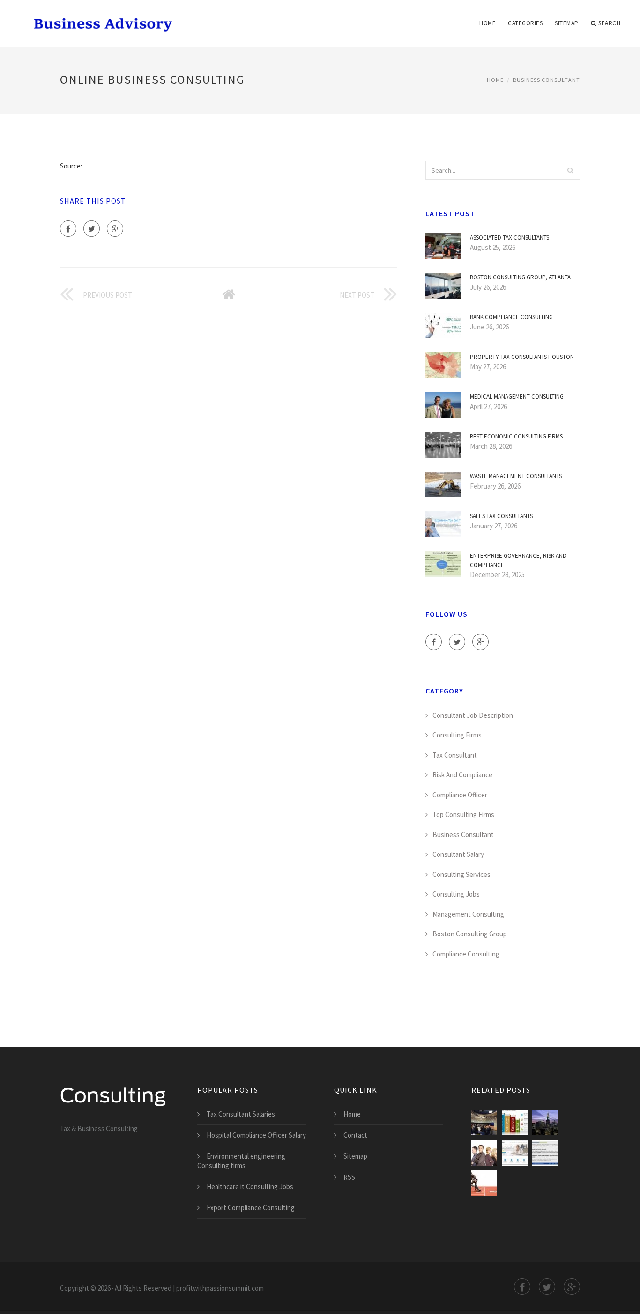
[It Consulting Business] (515, 1153)
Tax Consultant (454, 755)
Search (609, 23)
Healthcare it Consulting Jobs (250, 1186)
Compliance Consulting (465, 953)
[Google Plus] (115, 228)
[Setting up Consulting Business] (545, 1153)
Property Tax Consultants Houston (522, 357)
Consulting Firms (457, 734)
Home (487, 23)
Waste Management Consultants (516, 476)
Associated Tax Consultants (509, 237)
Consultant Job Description (472, 715)
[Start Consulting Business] (484, 1183)
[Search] (570, 170)
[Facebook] (68, 228)
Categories (525, 23)
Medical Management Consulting (517, 397)
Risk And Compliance (462, 774)
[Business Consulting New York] (545, 1122)
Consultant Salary (458, 854)
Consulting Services (461, 874)
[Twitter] (91, 228)
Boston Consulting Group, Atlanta (520, 277)
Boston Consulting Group (469, 933)
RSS (349, 1177)
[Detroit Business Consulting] (484, 1122)
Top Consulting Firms (463, 814)
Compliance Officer (459, 794)
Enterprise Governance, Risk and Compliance (518, 560)
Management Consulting (468, 914)
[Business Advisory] (100, 17)
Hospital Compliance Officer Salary (256, 1135)
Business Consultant (546, 79)
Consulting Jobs (456, 894)
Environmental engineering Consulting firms (241, 1161)
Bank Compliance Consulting (511, 317)
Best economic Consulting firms (516, 436)
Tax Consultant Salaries (241, 1114)
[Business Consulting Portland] (484, 1153)
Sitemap (567, 23)
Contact (355, 1135)
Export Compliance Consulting (251, 1207)
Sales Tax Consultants (501, 516)
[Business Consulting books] (515, 1122)
